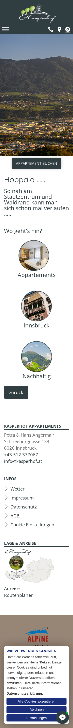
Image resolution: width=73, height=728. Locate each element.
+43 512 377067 (21, 455)
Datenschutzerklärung (24, 693)
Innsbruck (36, 325)
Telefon (50, 29)
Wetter (18, 489)
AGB (15, 516)
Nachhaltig (37, 376)
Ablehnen (37, 710)
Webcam (67, 29)
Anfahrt (59, 29)
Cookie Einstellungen (32, 525)
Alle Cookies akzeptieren (36, 701)
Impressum (22, 498)
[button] (62, 717)
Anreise (12, 588)
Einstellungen (36, 718)
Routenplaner (18, 595)
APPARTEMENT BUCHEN (36, 163)
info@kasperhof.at (23, 461)
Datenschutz (24, 507)
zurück (16, 392)
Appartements (37, 275)
